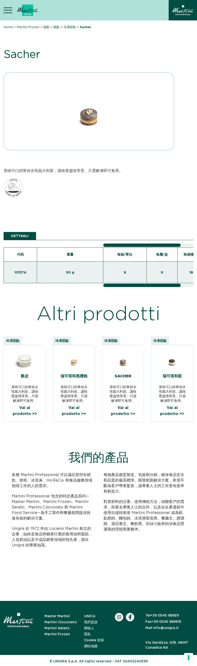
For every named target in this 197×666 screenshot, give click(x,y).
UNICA (89, 616)
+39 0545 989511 (162, 615)
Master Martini (57, 616)
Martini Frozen (28, 27)
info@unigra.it (162, 628)
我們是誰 (91, 622)
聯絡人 (89, 628)
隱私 (87, 634)
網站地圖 (91, 646)
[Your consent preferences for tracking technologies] (188, 657)
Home (8, 27)
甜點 (46, 27)
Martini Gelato (57, 628)
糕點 (56, 27)
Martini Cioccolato (60, 622)
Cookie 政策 (94, 640)
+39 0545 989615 (163, 621)
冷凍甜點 (69, 27)
